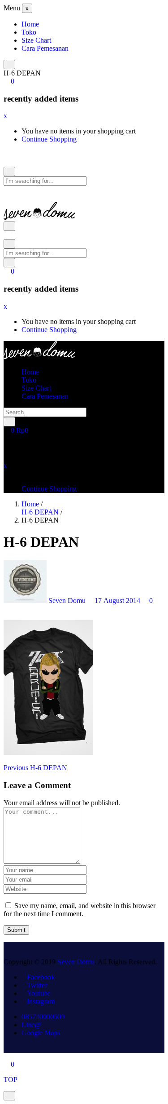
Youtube (39, 993)
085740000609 (43, 1016)
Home (30, 24)
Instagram (41, 1001)
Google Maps (41, 1033)
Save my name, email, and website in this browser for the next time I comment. (79, 910)
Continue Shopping (49, 139)
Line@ (31, 1025)
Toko (29, 32)
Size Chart (36, 40)
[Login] (6, 189)
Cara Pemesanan (45, 48)
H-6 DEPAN (40, 512)
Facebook (41, 977)
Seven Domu (67, 600)
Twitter (37, 985)
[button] (9, 81)
